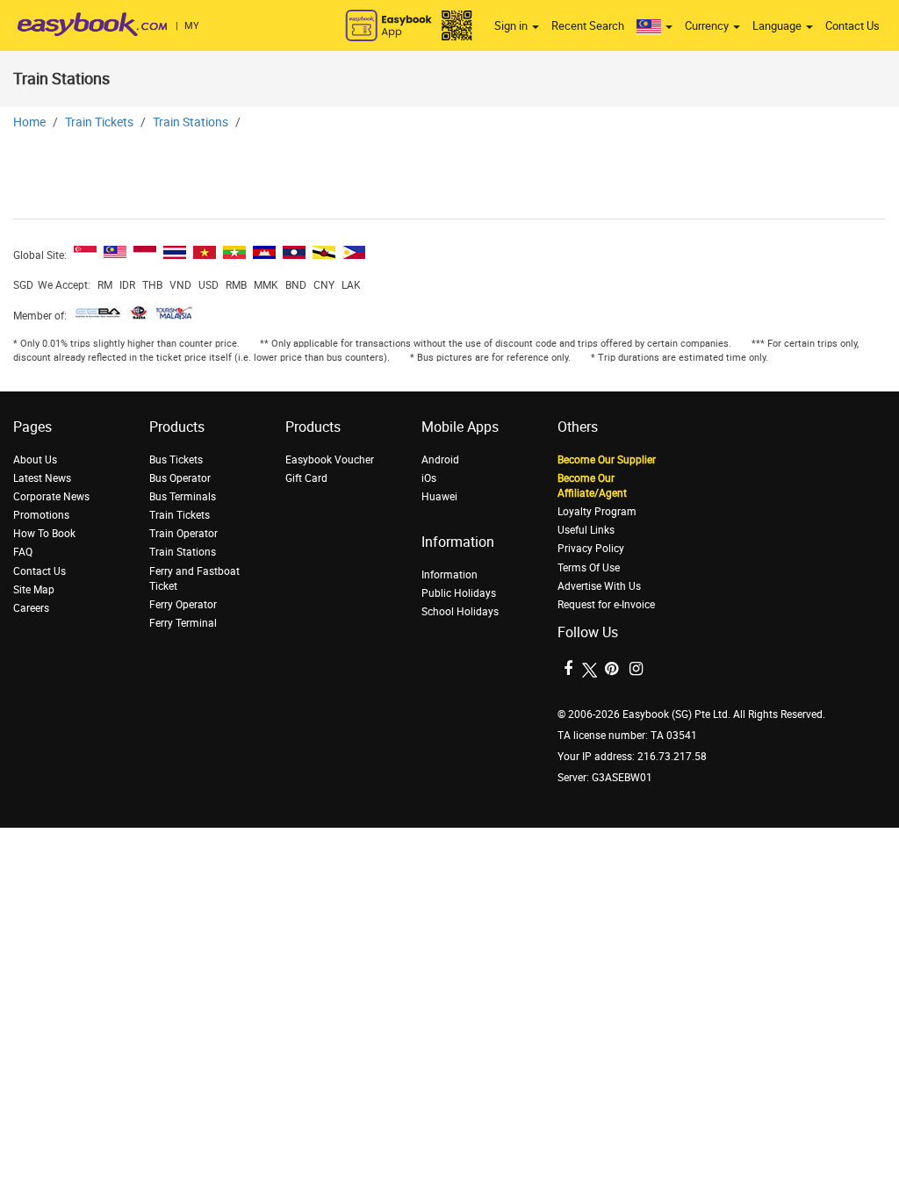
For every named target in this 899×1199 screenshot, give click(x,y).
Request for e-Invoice (606, 605)
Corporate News (51, 497)
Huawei (439, 497)
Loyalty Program (596, 512)
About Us (35, 460)
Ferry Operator (183, 605)
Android (440, 460)
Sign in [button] (512, 25)
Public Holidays (458, 593)
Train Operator (183, 534)
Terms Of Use (588, 568)
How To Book (44, 534)
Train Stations (190, 122)
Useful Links (586, 530)
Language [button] (778, 25)
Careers (31, 608)
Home (29, 122)
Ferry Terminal (183, 623)
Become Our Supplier (606, 460)
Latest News (42, 478)
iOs (428, 478)
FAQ (22, 552)
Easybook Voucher (329, 460)
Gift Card (306, 478)
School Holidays (460, 612)
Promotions (41, 515)
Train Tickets (99, 122)
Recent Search (587, 25)
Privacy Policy (590, 548)
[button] (654, 26)
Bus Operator (180, 478)
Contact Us (852, 25)
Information (449, 575)
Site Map (33, 590)
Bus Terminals (182, 497)
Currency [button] (708, 25)
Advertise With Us (599, 586)
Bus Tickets (176, 460)
